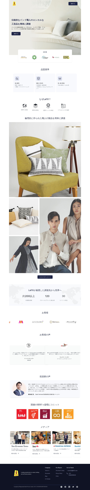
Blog (46, 476)
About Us (47, 470)
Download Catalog (60, 470)
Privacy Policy (59, 473)
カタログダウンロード (45, 277)
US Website (47, 479)
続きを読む (14, 453)
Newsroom (47, 473)
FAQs (57, 476)
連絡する (73, 3)
